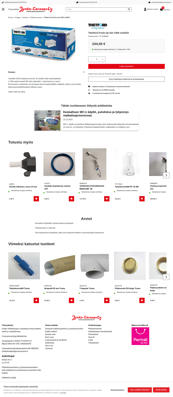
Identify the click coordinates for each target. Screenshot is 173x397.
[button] (36, 198)
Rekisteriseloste (95, 329)
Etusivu (10, 17)
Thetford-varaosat (36, 17)
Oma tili (91, 337)
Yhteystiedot (93, 343)
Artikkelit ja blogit (9, 378)
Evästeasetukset (117, 390)
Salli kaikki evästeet (139, 390)
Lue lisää (63, 393)
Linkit (90, 340)
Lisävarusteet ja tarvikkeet (56, 340)
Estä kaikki (161, 390)
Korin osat (49, 337)
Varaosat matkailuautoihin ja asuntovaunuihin (64, 329)
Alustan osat (50, 334)
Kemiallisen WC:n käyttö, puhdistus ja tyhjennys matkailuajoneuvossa (96, 113)
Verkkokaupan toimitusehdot (100, 331)
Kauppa (17, 17)
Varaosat (25, 17)
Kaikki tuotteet (51, 331)
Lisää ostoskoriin (126, 66)
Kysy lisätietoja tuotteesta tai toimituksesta (126, 79)
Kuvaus (11, 72)
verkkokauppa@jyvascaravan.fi (15, 351)
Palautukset (93, 334)
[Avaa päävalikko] (5, 9)
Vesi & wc (49, 346)
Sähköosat (49, 343)
